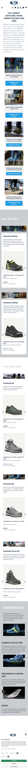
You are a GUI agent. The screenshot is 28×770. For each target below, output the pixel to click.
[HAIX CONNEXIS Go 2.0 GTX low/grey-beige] (14, 406)
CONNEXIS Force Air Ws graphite (13, 588)
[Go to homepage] (14, 3)
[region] (14, 268)
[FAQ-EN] (23, 7)
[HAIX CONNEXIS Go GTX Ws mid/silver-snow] (14, 444)
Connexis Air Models (14, 173)
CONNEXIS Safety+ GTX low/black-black (13, 342)
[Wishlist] (15, 7)
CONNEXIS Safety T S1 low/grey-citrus (12, 276)
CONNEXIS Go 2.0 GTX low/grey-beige (12, 420)
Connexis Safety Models (14, 83)
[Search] (12, 7)
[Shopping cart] (26, 7)
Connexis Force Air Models (14, 203)
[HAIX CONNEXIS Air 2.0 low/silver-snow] (14, 508)
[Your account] (18, 7)
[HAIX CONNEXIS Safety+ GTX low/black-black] (14, 328)
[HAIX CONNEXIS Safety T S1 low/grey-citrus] (14, 262)
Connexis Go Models (14, 145)
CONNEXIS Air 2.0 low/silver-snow (13, 521)
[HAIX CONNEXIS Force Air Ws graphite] (14, 575)
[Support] (20, 7)
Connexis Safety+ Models (14, 115)
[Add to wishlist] (23, 275)
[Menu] (2, 7)
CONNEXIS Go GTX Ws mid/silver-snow (13, 458)
